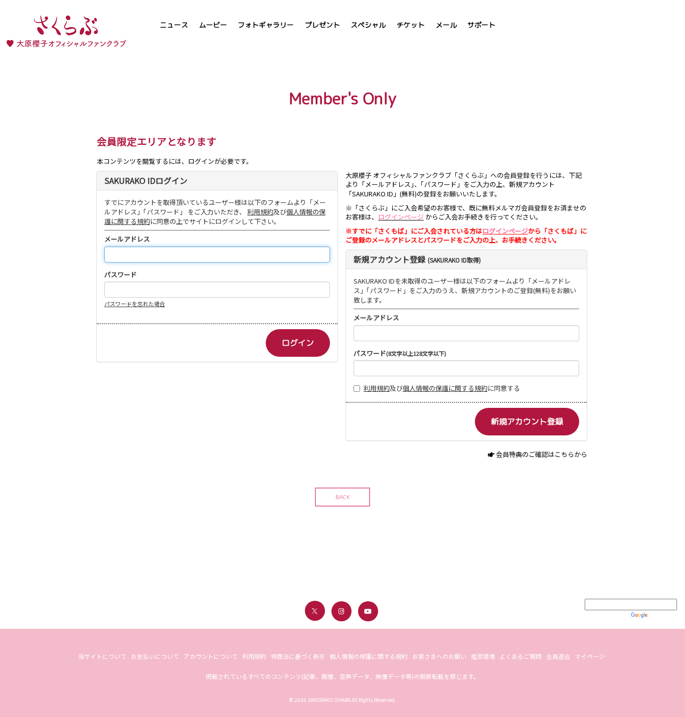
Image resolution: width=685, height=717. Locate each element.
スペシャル (368, 25)
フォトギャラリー (266, 25)
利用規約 (260, 211)
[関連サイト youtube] (368, 611)
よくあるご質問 (520, 656)
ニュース (174, 25)
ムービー (213, 25)
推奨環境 (483, 656)
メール (446, 25)
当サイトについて (102, 656)
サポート (481, 25)
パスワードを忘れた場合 (134, 304)
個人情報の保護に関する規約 (445, 388)
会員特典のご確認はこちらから (541, 454)
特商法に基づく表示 (298, 656)
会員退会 (558, 656)
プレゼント (322, 25)
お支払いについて (155, 656)
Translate (663, 614)
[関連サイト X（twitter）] (315, 611)
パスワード (120, 274)
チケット (411, 25)
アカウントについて (211, 656)
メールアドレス (127, 239)
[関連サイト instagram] (341, 611)
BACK (342, 497)
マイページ (590, 656)
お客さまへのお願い (439, 656)
